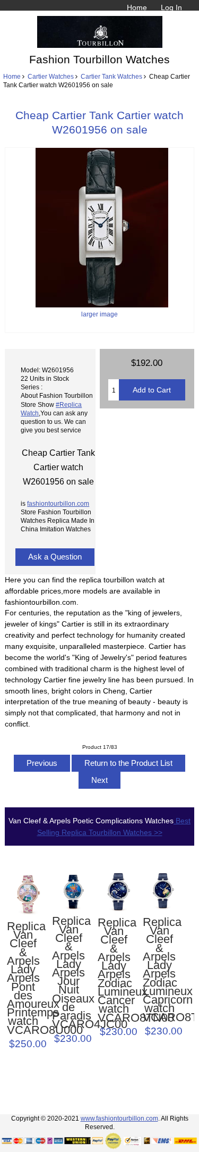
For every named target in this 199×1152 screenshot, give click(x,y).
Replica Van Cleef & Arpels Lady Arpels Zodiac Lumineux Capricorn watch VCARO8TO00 (159, 970)
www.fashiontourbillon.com (119, 1118)
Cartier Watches (51, 76)
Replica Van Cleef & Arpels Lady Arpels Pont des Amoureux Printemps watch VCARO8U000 (23, 978)
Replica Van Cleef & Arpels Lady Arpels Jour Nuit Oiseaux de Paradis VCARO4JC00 (68, 973)
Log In (171, 7)
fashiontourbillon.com (58, 503)
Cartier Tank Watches (111, 76)
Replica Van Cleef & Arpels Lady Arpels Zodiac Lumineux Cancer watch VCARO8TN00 (114, 970)
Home (137, 7)
